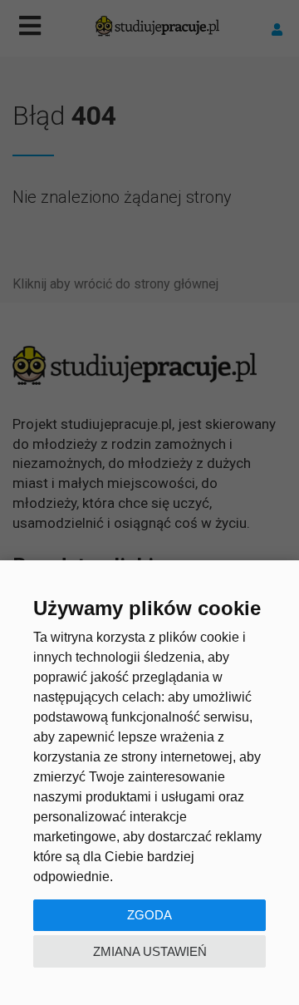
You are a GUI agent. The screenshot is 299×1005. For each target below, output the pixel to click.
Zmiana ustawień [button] (150, 951)
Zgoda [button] (149, 915)
